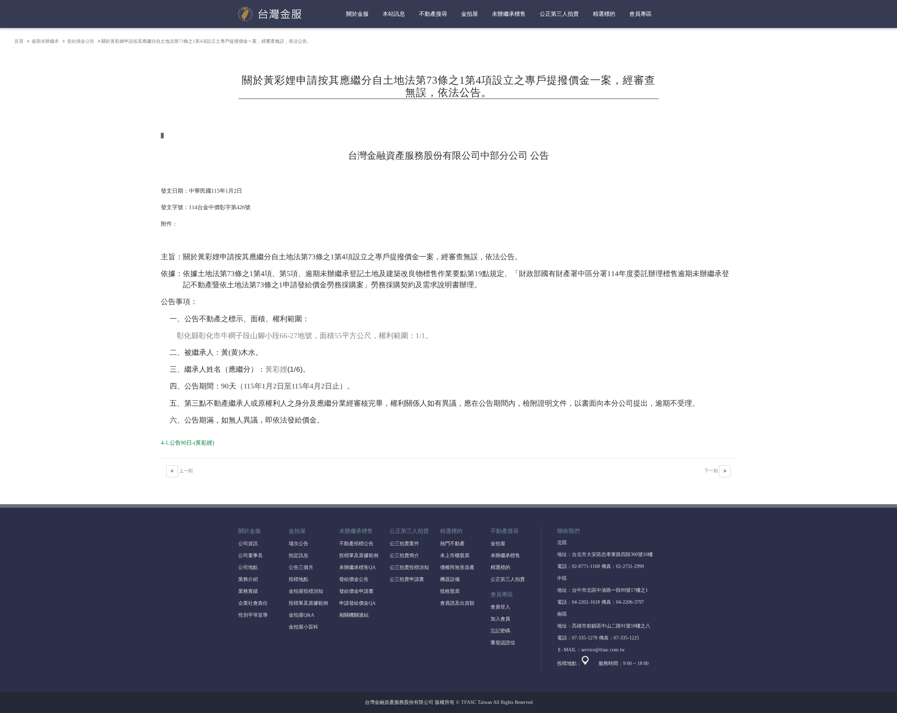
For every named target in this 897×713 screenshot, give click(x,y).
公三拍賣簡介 (404, 555)
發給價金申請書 (356, 591)
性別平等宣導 (253, 615)
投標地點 (298, 579)
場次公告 (298, 543)
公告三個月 (301, 567)
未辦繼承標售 (505, 555)
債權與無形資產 (457, 567)
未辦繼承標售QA (357, 567)
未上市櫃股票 (455, 555)
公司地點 (248, 567)
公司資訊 (248, 543)
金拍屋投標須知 (306, 591)
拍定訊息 (298, 555)
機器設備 (450, 579)
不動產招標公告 (356, 543)
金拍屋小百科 (303, 627)
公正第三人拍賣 (508, 579)
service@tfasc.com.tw (603, 649)
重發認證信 (503, 642)
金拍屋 (498, 543)
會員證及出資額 (457, 603)
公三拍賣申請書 (407, 579)
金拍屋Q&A (301, 615)
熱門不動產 (452, 543)
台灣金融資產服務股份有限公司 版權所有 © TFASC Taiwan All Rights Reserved (449, 702)
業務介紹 (248, 579)
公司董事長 (250, 555)
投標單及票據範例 (308, 603)
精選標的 (500, 567)
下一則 (711, 470)
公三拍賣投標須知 (409, 567)
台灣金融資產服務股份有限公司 (269, 14)
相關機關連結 (354, 615)
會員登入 (500, 607)
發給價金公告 (80, 41)
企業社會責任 (253, 603)
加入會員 (500, 619)
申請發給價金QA (357, 603)
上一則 (185, 470)
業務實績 (248, 591)
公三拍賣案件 (404, 543)
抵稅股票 (450, 591)
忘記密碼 (500, 630)
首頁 (18, 41)
